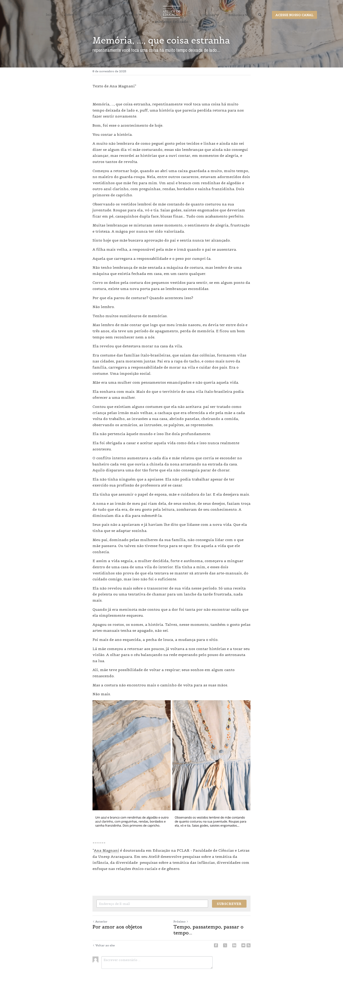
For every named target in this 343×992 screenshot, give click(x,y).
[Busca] (260, 15)
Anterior (101, 921)
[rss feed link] (249, 945)
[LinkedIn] (234, 945)
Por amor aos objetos (117, 927)
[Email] (243, 945)
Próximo (179, 921)
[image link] (171, 11)
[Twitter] (225, 945)
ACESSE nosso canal (294, 15)
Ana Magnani (106, 850)
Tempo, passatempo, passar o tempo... (208, 930)
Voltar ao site (105, 945)
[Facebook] (216, 945)
